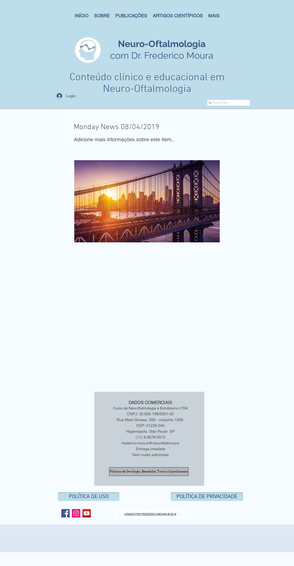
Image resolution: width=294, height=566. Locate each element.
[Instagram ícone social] (76, 513)
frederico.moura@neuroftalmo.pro (150, 443)
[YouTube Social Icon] (86, 513)
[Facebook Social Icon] (65, 513)
